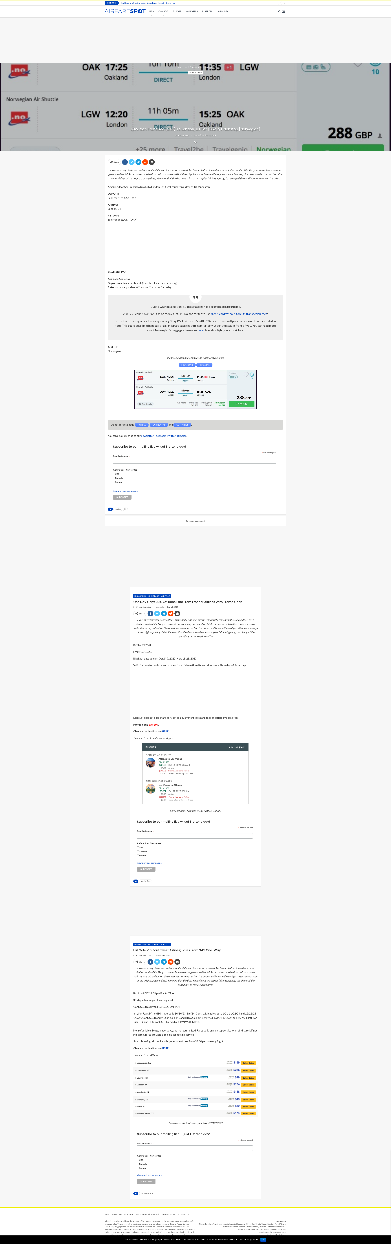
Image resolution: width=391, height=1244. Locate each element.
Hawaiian (262, 1227)
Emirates (249, 1227)
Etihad (255, 1227)
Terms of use (168, 1214)
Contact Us (183, 1214)
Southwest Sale (147, 1193)
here (200, 330)
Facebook (160, 435)
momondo (225, 1224)
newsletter (147, 435)
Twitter (171, 435)
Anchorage (153, 596)
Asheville (165, 596)
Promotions (140, 596)
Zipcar (283, 1235)
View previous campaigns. (125, 491)
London (118, 509)
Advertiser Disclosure (122, 1214)
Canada (163, 11)
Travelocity (282, 1229)
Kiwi (268, 1224)
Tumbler (181, 435)
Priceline (208, 1224)
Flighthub (217, 1224)
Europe (177, 11)
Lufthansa (271, 1227)
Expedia (232, 1224)
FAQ (107, 1214)
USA (151, 11)
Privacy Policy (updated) (147, 1214)
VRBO (284, 1232)
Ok (263, 1240)
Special (209, 11)
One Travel (275, 1224)
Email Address (121, 456)
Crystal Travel (261, 1224)
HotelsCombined (270, 1229)
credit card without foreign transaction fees (239, 314)
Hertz (278, 1235)
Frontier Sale (145, 881)
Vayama (283, 1224)
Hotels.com (258, 1229)
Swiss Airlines (280, 1227)
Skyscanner (241, 1224)
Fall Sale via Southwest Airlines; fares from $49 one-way (149, 3)
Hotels (193, 11)
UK (125, 509)
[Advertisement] (195, 40)
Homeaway (277, 1232)
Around (223, 11)
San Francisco (195, 73)
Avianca (242, 1227)
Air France (234, 1227)
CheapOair (250, 1224)
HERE (165, 731)
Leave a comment (196, 521)
